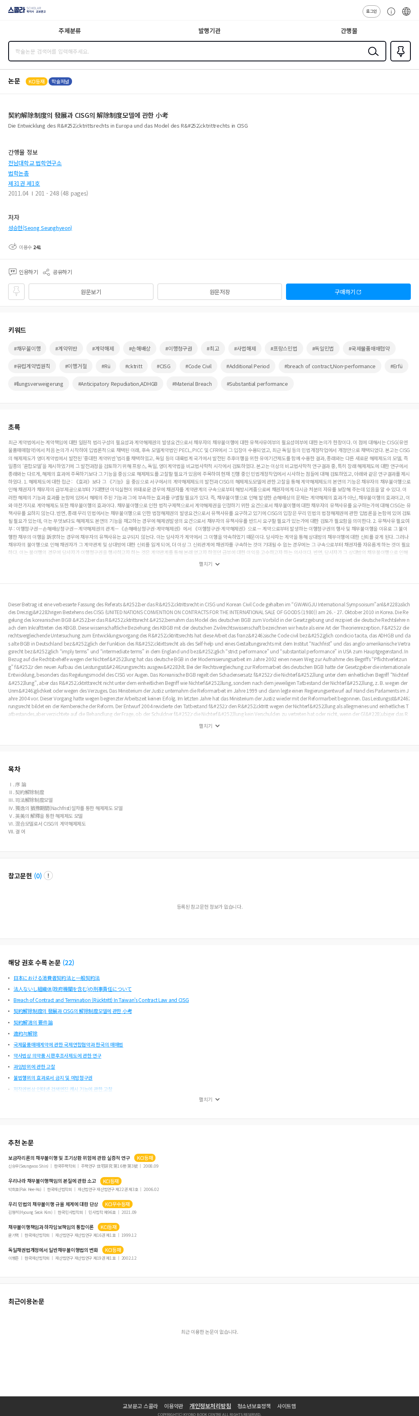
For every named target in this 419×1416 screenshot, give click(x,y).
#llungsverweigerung (38, 383)
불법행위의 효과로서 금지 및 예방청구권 (53, 1077)
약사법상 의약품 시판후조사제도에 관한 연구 (57, 1055)
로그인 (371, 11)
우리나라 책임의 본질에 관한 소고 (52, 1180)
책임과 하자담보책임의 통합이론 (51, 1227)
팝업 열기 (48, 875)
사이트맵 (286, 1406)
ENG (406, 15)
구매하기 (345, 292)
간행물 (349, 30)
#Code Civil (198, 366)
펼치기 (205, 564)
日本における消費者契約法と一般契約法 (57, 977)
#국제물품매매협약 (369, 348)
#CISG (164, 366)
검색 (371, 57)
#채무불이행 (27, 348)
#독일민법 (323, 348)
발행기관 (209, 30)
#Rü (105, 366)
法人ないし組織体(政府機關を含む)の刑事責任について (73, 988)
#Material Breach (192, 383)
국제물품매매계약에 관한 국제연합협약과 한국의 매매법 (68, 1044)
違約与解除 (26, 1033)
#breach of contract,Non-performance (330, 366)
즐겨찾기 (399, 60)
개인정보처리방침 (210, 1406)
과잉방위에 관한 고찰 (34, 1066)
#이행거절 (76, 366)
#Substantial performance (257, 383)
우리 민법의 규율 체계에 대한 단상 (53, 1204)
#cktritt (133, 366)
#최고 (213, 348)
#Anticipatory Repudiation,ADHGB (118, 383)
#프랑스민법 (283, 348)
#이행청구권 (178, 348)
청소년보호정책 (254, 1406)
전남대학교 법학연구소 (35, 163)
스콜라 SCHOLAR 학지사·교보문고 (25, 12)
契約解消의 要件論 (33, 1022)
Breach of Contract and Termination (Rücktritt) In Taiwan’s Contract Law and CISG (101, 999)
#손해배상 (140, 348)
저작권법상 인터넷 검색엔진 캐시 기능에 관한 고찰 (63, 1088)
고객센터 (389, 15)
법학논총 (18, 173)
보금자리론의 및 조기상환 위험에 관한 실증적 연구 (69, 1158)
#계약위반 (66, 348)
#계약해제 (103, 348)
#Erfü (396, 366)
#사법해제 (245, 348)
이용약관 (173, 1406)
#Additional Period (248, 366)
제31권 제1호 (24, 183)
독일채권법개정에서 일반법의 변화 (53, 1250)
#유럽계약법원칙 (32, 366)
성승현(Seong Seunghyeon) (40, 228)
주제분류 (70, 30)
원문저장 (220, 292)
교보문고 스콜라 (140, 1406)
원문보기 (91, 292)
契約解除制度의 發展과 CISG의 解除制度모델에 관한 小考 (73, 1010)
